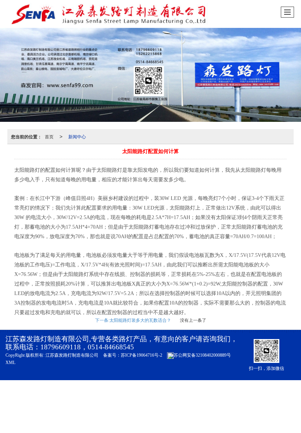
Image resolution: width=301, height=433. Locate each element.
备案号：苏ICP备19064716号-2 (132, 355)
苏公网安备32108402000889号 (202, 355)
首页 (49, 136)
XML (10, 362)
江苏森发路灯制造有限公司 (72, 355)
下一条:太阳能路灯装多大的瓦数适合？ (133, 320)
